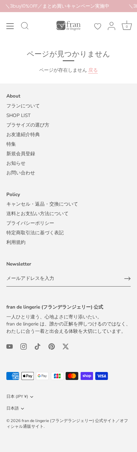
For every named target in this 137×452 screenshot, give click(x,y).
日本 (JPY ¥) (17, 396)
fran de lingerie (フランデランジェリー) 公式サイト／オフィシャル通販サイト (67, 423)
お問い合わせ (20, 173)
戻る (93, 70)
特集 (11, 144)
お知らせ (15, 163)
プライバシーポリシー (30, 223)
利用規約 (15, 242)
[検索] (25, 27)
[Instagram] (23, 346)
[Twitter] (65, 346)
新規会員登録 (20, 153)
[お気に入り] (97, 26)
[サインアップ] (127, 278)
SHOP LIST (18, 115)
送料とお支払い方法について (37, 213)
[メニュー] (10, 26)
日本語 (12, 408)
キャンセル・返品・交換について (42, 204)
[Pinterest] (51, 346)
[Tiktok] (37, 346)
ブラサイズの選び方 (27, 125)
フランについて (23, 106)
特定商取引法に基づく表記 (35, 233)
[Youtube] (9, 346)
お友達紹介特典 (23, 134)
